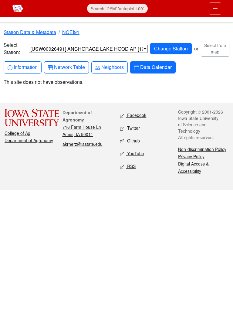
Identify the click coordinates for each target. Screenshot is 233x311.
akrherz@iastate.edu (82, 144)
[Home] (18, 7)
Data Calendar (156, 66)
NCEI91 (70, 32)
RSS (131, 166)
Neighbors (112, 66)
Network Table (69, 66)
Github (133, 141)
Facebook (136, 115)
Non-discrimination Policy (202, 149)
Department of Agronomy (29, 140)
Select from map (215, 48)
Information (25, 66)
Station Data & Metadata (30, 32)
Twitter (133, 128)
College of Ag (17, 133)
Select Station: (12, 48)
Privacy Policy (191, 156)
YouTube (135, 153)
